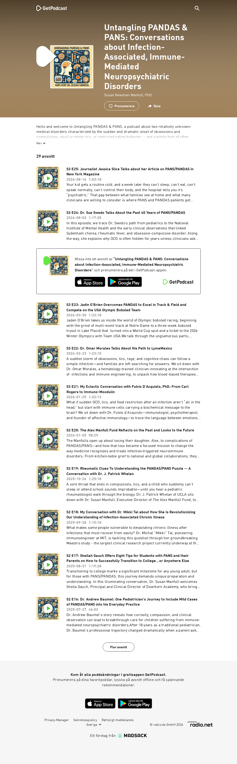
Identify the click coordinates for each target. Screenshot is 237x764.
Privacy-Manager (56, 720)
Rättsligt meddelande (118, 720)
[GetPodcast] (48, 8)
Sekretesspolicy (85, 720)
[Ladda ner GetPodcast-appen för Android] (125, 282)
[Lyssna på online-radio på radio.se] (200, 724)
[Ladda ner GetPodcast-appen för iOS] (90, 282)
